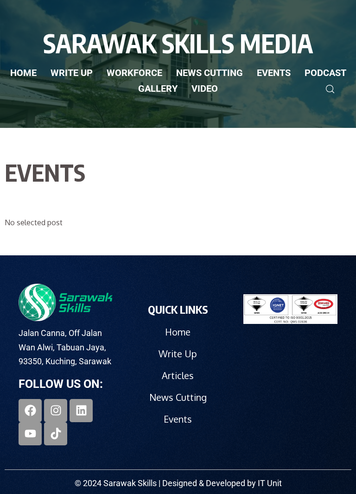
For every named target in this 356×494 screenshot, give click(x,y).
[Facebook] (30, 410)
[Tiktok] (55, 433)
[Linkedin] (81, 410)
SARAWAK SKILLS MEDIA (178, 43)
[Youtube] (30, 433)
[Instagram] (55, 410)
